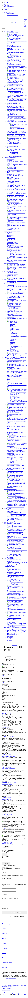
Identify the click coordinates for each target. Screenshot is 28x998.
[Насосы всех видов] (13, 982)
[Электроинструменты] (4, 982)
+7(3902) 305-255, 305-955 (9, 782)
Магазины (6, 5)
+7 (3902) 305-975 (6, 828)
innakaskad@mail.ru (7, 784)
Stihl (3, 675)
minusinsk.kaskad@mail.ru (8, 768)
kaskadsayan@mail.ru (7, 815)
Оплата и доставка (9, 6)
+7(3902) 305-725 (6, 797)
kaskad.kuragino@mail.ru (8, 756)
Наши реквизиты (11, 13)
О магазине (7, 12)
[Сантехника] (21, 982)
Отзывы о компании (12, 15)
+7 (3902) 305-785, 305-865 (9, 736)
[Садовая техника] (8, 982)
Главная (6, 2)
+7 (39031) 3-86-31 (7, 842)
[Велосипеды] (17, 982)
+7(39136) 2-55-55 (6, 754)
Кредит (6, 9)
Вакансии (6, 10)
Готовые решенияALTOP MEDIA (6, 989)
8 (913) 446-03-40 (6, 713)
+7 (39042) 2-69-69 (7, 814)
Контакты (6, 8)
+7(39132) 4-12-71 (6, 767)
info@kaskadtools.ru (7, 799)
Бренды (6, 4)
